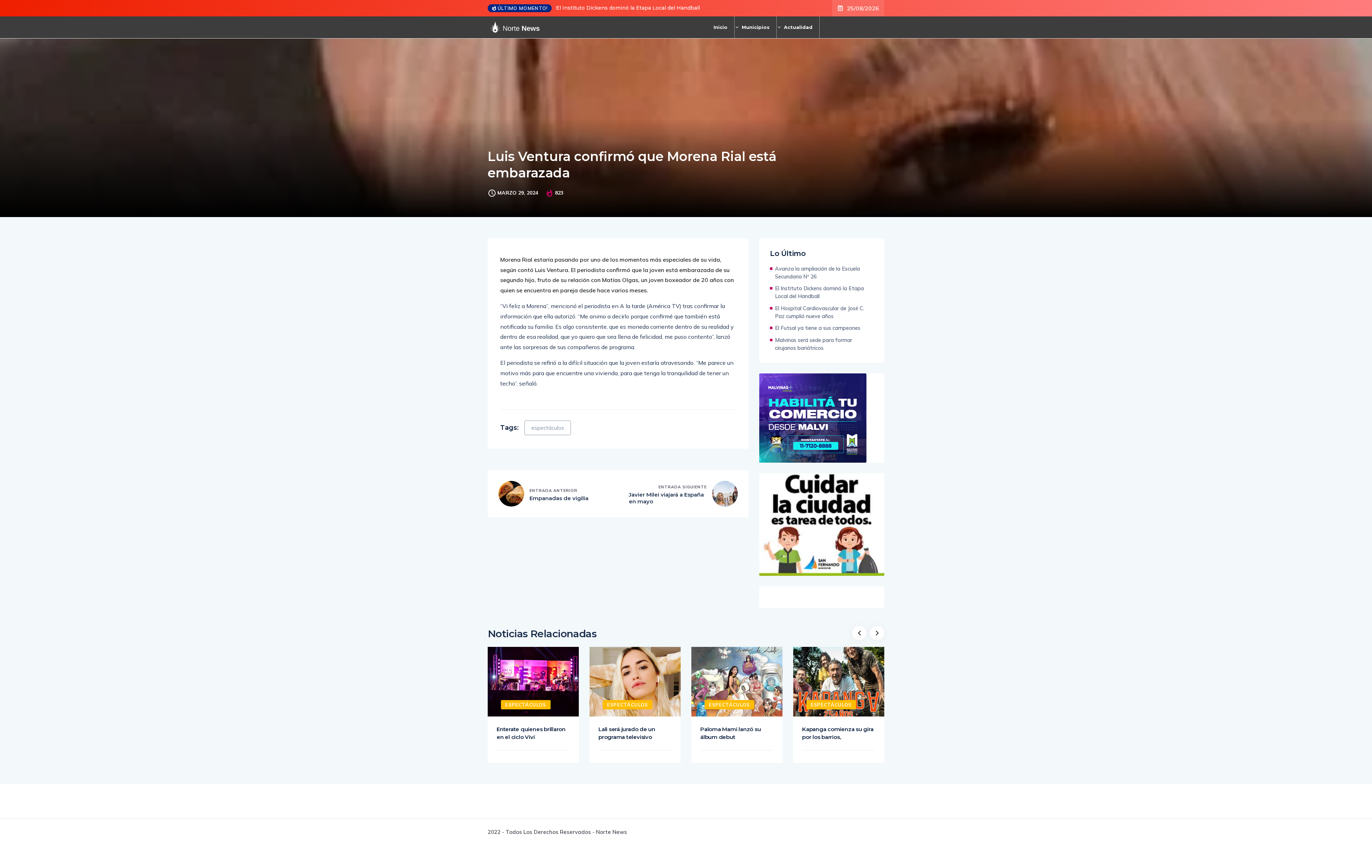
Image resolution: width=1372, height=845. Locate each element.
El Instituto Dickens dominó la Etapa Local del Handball (628, 8)
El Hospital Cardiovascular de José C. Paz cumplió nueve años (819, 312)
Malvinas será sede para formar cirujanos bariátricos (813, 344)
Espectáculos (525, 705)
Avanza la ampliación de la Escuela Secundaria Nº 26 (817, 272)
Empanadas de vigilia (559, 498)
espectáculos (547, 427)
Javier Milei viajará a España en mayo (666, 498)
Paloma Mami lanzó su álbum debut (730, 733)
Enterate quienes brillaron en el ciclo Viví (531, 733)
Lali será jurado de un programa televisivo (626, 733)
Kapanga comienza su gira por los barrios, (837, 733)
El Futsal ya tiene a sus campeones (817, 328)
